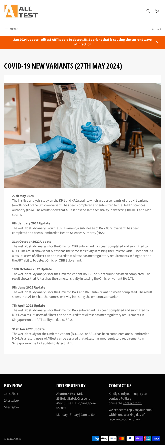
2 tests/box (12, 400)
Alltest (17, 439)
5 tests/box (12, 407)
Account (156, 29)
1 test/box (11, 393)
